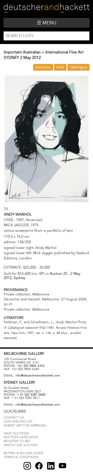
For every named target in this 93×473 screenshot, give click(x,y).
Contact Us (14, 418)
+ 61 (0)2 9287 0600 (31, 395)
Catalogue (78, 67)
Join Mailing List (18, 422)
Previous (43, 67)
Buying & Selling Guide (23, 453)
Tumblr (51, 466)
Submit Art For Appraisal (25, 425)
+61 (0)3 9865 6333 (30, 366)
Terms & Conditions (21, 457)
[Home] (46, 8)
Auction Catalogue (21, 437)
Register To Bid (17, 441)
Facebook (39, 466)
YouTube (62, 466)
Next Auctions (16, 433)
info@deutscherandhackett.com (37, 376)
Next (60, 67)
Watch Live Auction (21, 445)
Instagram (27, 466)
